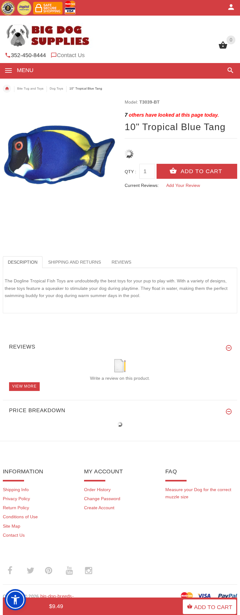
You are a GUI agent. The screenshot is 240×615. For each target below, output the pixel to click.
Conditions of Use (20, 516)
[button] (229, 70)
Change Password (102, 498)
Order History (97, 489)
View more (24, 386)
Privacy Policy (16, 498)
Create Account (99, 507)
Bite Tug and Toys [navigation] (30, 88)
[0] (223, 48)
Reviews (121, 262)
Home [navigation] (7, 89)
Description (23, 262)
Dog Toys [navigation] (56, 88)
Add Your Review (183, 185)
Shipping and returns (74, 262)
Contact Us (71, 55)
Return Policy (16, 507)
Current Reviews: (142, 185)
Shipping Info (16, 489)
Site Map (11, 526)
